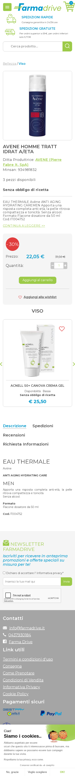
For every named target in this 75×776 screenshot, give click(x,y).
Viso (37, 311)
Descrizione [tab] (14, 426)
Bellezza (9, 64)
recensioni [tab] (14, 435)
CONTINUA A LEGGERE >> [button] (24, 226)
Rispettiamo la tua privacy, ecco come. (24, 759)
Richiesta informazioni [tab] (25, 444)
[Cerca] (67, 46)
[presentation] (1, 364)
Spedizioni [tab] (42, 426)
